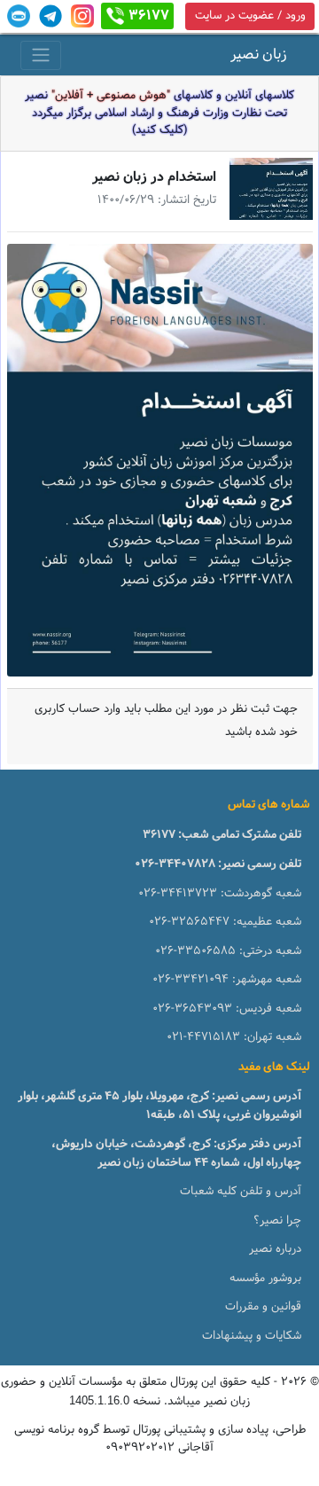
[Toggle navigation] (40, 55)
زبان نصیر (258, 55)
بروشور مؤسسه (265, 1278)
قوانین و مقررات (263, 1307)
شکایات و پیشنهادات (251, 1336)
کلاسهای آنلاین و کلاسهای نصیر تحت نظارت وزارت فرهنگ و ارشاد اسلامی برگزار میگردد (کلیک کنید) (159, 113)
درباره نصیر (275, 1249)
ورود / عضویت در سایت (250, 16)
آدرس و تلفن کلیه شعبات (240, 1191)
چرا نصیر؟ (277, 1221)
